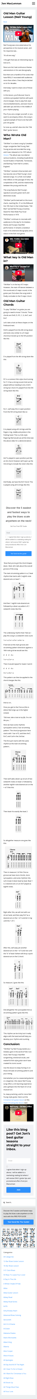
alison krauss (8, 1356)
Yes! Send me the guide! (18, 553)
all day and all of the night (13, 1365)
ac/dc (5, 1306)
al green (6, 1329)
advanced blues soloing (12, 1315)
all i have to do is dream (12, 1369)
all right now (8, 1378)
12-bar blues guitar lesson (13, 1261)
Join (18, 1190)
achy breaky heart (10, 1311)
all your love (8, 1391)
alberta (6, 1346)
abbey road (7, 1297)
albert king (7, 1342)
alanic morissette (9, 1338)
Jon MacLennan (11, 3)
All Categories (8, 1257)
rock (5, 22)
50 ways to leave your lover (14, 1275)
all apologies (8, 1360)
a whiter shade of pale (12, 1284)
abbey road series (10, 1302)
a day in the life (9, 1279)
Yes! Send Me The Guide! (18, 1222)
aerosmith (7, 1320)
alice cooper (8, 1351)
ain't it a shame (9, 1324)
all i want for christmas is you (14, 1373)
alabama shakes (9, 1333)
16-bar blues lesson (11, 1266)
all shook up (8, 1382)
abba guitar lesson (10, 1293)
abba (5, 1288)
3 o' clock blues (9, 1270)
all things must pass (11, 1387)
